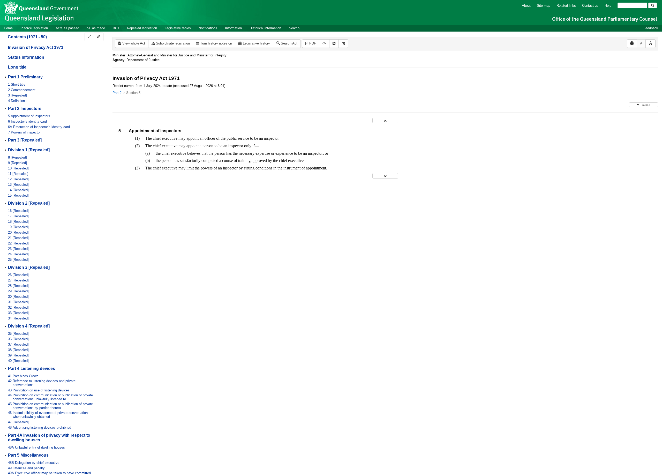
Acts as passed (67, 28)
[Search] (652, 5)
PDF (312, 43)
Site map (543, 6)
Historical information (265, 28)
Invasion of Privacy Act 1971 (35, 47)
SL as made (96, 28)
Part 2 (117, 93)
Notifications (208, 28)
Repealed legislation (142, 28)
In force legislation (34, 28)
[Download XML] (324, 43)
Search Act (288, 43)
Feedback (650, 28)
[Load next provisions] (385, 175)
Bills (116, 28)
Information (233, 28)
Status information (26, 57)
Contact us (590, 6)
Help (608, 6)
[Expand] (89, 37)
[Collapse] (98, 37)
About (526, 6)
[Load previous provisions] (385, 120)
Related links (566, 6)
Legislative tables (178, 28)
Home (8, 28)
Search (294, 28)
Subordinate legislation (172, 43)
